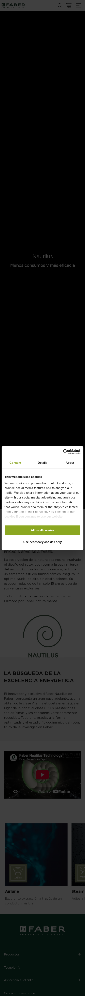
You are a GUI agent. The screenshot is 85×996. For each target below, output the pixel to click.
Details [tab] (42, 462)
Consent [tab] (15, 462)
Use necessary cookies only (42, 541)
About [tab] (70, 462)
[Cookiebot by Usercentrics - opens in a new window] (63, 451)
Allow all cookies (42, 530)
